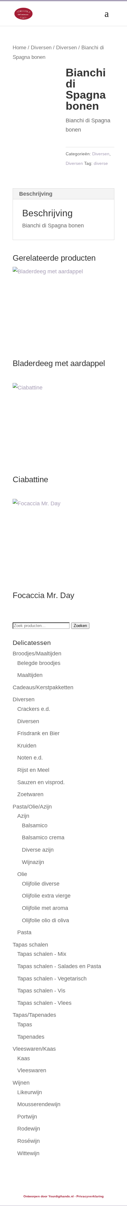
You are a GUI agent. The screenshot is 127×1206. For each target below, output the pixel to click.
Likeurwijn (29, 1092)
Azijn (23, 816)
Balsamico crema (43, 837)
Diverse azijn (38, 850)
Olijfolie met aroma (45, 908)
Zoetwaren (30, 794)
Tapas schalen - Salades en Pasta (59, 966)
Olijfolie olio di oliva (45, 920)
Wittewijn (28, 1153)
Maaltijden (30, 675)
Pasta (24, 932)
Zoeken (80, 625)
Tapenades (30, 1037)
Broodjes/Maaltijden (37, 653)
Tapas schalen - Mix (41, 954)
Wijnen (21, 1083)
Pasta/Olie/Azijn (32, 807)
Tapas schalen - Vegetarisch (52, 979)
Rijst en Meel (33, 770)
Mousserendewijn (38, 1104)
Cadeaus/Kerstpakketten (43, 687)
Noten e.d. (30, 758)
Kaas (23, 1058)
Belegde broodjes (38, 663)
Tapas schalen (30, 945)
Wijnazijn (33, 862)
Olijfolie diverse (40, 884)
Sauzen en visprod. (41, 782)
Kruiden (26, 746)
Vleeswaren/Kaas (34, 1049)
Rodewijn (28, 1129)
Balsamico (34, 825)
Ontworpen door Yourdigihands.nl (48, 1196)
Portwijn (27, 1117)
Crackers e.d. (33, 709)
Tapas (24, 1024)
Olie (22, 874)
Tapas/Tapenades (34, 1015)
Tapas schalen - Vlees (44, 1003)
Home (19, 48)
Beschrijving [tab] (35, 194)
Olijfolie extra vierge (46, 896)
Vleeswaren (31, 1070)
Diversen (41, 48)
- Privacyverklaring (89, 1196)
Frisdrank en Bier (38, 733)
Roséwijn (28, 1141)
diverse (101, 163)
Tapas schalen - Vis (41, 991)
